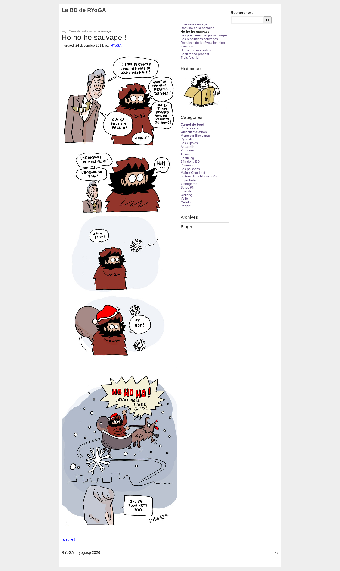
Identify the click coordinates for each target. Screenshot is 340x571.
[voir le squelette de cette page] (276, 553)
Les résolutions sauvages (199, 39)
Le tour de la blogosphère (199, 176)
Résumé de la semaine (197, 28)
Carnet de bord (77, 31)
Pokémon (188, 165)
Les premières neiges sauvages (204, 35)
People (186, 206)
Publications (189, 128)
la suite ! (68, 539)
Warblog (187, 195)
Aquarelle (188, 146)
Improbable (189, 180)
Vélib (184, 198)
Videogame (189, 184)
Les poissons (190, 169)
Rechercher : (242, 13)
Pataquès (188, 150)
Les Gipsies (189, 143)
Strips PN (187, 187)
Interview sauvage (194, 24)
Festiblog (187, 158)
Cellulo (186, 202)
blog (64, 31)
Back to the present (195, 54)
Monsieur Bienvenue (196, 135)
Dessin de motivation (196, 50)
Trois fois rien (190, 57)
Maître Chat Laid (193, 172)
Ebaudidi (187, 191)
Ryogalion (188, 139)
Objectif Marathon (194, 132)
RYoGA (116, 45)
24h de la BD (190, 161)
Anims (185, 154)
